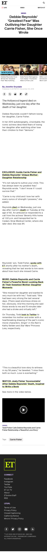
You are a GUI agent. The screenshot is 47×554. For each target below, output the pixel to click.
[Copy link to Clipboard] (26, 94)
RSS (6, 498)
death (23, 210)
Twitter (7, 484)
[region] (23, 51)
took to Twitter (29, 314)
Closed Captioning (12, 513)
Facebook (8, 479)
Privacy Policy (10, 510)
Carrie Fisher (16, 439)
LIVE (5, 8)
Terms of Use (10, 507)
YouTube (8, 487)
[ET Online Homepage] (5, 3)
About (7, 492)
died (14, 207)
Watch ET (41, 8)
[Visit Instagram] (19, 529)
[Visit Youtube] (26, 529)
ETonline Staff (10, 495)
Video (22, 8)
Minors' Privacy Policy (14, 518)
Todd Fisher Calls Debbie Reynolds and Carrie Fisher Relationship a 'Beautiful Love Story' (21, 429)
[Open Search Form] (44, 3)
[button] (23, 410)
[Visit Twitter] (13, 529)
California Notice (11, 516)
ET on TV (8, 490)
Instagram (8, 481)
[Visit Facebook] (6, 529)
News (23, 13)
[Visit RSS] (32, 529)
